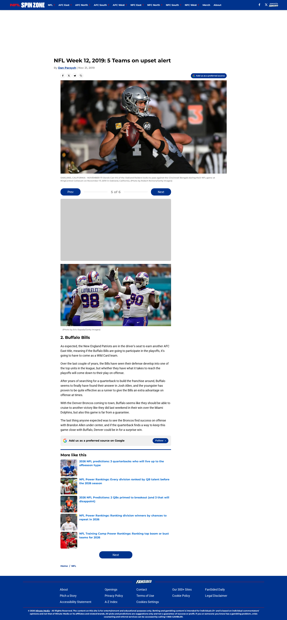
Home (64, 565)
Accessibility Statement (75, 602)
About (217, 5)
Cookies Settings (147, 602)
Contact (141, 589)
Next (161, 192)
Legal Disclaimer (216, 595)
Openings (111, 589)
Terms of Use (145, 595)
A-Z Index (111, 602)
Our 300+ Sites (182, 589)
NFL (73, 565)
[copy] (81, 75)
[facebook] (259, 4)
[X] (266, 4)
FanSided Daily (215, 589)
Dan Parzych (67, 67)
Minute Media (43, 610)
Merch (206, 5)
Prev (71, 192)
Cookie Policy (181, 595)
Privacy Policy (114, 595)
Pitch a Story (68, 595)
